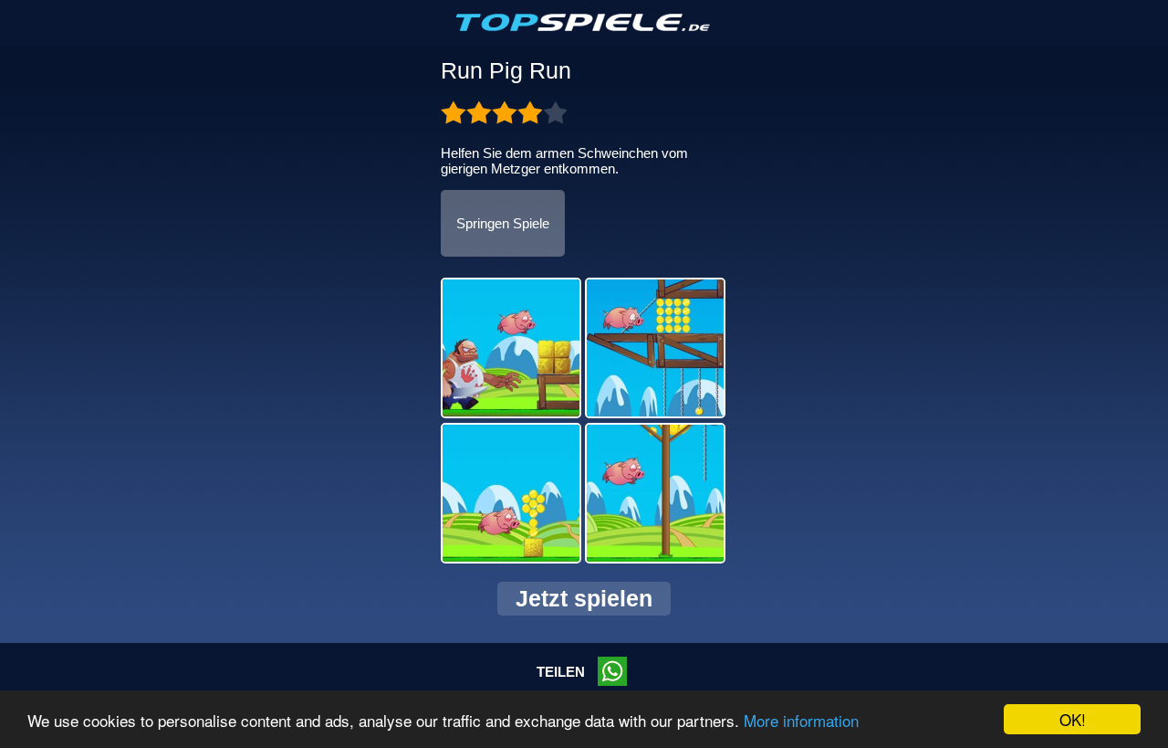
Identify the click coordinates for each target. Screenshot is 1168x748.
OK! (1072, 719)
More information (801, 720)
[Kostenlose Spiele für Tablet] (584, 27)
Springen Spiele (502, 223)
